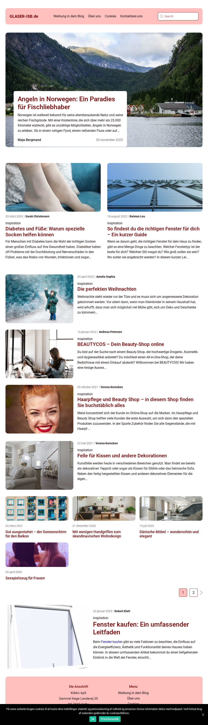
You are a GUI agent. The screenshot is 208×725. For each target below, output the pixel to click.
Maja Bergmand (29, 140)
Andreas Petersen (110, 331)
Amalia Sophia (105, 276)
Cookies (110, 16)
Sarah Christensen (37, 216)
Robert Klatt (122, 611)
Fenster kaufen (111, 642)
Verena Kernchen (112, 387)
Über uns (94, 16)
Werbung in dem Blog (68, 16)
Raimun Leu (137, 216)
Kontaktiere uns (131, 16)
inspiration (13, 223)
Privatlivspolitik (110, 719)
